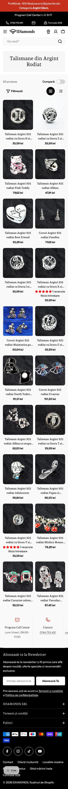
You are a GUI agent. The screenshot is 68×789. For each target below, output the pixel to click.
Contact (8, 762)
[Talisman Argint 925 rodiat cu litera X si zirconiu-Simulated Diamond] (50, 263)
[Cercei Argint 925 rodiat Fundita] (50, 214)
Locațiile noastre (53, 762)
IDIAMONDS (20, 782)
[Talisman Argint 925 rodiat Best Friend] (18, 214)
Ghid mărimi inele (41, 768)
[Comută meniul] (5, 31)
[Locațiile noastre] (48, 31)
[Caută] (60, 41)
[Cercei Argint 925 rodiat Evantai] (50, 370)
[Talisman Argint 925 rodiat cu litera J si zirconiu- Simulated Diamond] (18, 263)
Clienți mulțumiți (28, 762)
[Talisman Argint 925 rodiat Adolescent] (18, 469)
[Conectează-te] (55, 31)
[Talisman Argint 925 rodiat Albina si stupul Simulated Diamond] (18, 420)
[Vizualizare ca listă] (60, 91)
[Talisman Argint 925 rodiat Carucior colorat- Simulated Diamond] (18, 577)
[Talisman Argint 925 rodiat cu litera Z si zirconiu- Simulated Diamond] (50, 115)
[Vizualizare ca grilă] (50, 91)
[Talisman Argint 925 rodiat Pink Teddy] (18, 164)
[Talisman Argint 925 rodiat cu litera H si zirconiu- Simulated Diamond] (18, 115)
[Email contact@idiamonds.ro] (33, 23)
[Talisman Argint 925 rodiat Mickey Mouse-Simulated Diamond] (50, 519)
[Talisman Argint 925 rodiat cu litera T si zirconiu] (50, 420)
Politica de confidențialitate (21, 695)
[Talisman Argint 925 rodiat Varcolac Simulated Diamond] (50, 577)
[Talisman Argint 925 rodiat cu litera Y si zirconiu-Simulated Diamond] (18, 519)
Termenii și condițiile (50, 691)
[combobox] (34, 41)
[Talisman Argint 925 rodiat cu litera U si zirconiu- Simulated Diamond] (50, 321)
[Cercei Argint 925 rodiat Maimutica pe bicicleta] (18, 321)
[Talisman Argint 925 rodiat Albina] (50, 164)
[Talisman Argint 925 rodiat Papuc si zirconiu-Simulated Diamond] (50, 469)
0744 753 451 (48, 632)
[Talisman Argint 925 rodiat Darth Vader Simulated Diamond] (18, 370)
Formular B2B (11, 775)
